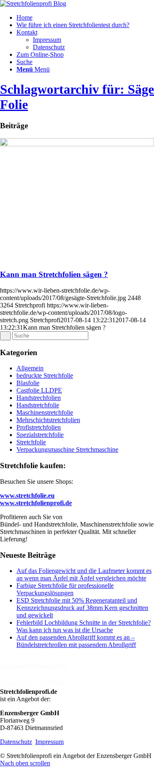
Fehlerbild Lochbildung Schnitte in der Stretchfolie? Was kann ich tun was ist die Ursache (83, 626)
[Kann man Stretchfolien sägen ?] (77, 144)
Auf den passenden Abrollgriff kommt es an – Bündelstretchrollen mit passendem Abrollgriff (76, 641)
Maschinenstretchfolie (44, 412)
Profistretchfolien (38, 427)
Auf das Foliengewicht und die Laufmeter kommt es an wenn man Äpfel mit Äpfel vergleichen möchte (84, 574)
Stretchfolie (31, 442)
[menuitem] (85, 17)
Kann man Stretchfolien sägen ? (54, 274)
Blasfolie (27, 382)
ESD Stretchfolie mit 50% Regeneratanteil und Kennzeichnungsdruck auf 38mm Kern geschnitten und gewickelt (82, 608)
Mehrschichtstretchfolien (48, 419)
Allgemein (30, 368)
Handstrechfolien (38, 397)
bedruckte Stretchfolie (44, 375)
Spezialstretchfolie (40, 434)
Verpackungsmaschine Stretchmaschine (67, 449)
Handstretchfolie (37, 405)
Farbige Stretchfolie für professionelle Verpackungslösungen (65, 589)
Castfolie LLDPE (39, 390)
